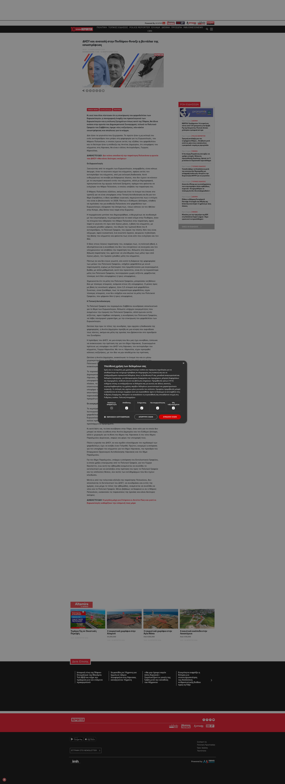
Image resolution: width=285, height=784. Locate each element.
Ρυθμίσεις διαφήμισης (112, 394)
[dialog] (142, 392)
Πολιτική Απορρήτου (127, 397)
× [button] (183, 363)
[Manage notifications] (4, 779)
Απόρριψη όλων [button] (146, 417)
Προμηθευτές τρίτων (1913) (162, 381)
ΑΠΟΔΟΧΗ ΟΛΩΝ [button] (170, 417)
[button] (116, 417)
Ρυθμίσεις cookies (111, 397)
